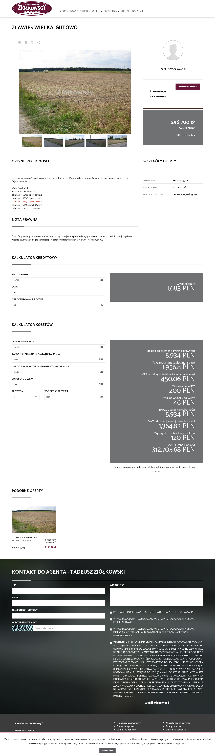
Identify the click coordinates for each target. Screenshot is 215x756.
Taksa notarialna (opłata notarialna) (36, 354)
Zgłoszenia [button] (110, 11)
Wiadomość (117, 585)
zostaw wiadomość (188, 86)
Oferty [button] (96, 11)
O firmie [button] (84, 11)
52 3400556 (159, 96)
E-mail (15, 598)
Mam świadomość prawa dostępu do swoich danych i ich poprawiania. (153, 612)
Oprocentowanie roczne (27, 299)
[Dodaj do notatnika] (32, 43)
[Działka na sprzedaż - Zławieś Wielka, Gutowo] (34, 528)
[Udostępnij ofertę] (38, 43)
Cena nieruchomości (24, 342)
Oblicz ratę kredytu (185, 135)
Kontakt (126, 11)
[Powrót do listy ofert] (14, 43)
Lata (14, 287)
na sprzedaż (178, 723)
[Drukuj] (19, 43)
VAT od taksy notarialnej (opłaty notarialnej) (41, 366)
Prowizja (17, 391)
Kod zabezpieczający (24, 622)
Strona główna (68, 11)
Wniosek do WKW (22, 379)
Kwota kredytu (21, 274)
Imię (14, 585)
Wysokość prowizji (56, 391)
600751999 (159, 92)
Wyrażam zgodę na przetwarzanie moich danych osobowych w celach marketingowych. (154, 620)
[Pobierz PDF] (26, 43)
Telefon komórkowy (25, 610)
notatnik (137, 11)
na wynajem (129, 723)
